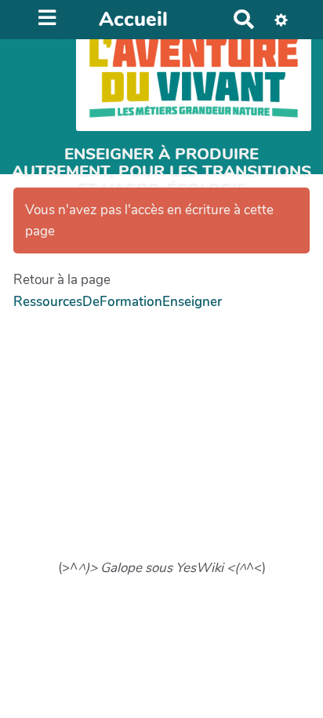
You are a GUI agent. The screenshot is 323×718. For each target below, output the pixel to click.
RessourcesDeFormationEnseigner (117, 302)
